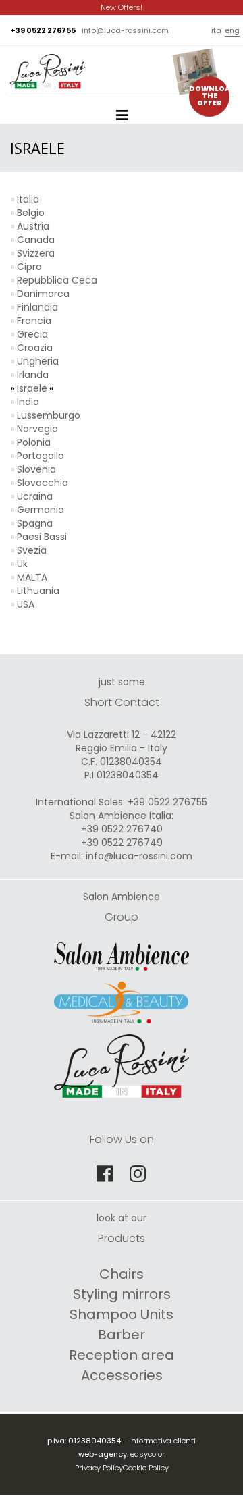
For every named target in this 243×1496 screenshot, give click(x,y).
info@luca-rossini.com (125, 30)
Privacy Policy (99, 1467)
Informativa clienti (162, 1440)
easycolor (147, 1454)
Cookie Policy (146, 1467)
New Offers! (121, 7)
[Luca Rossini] (47, 63)
